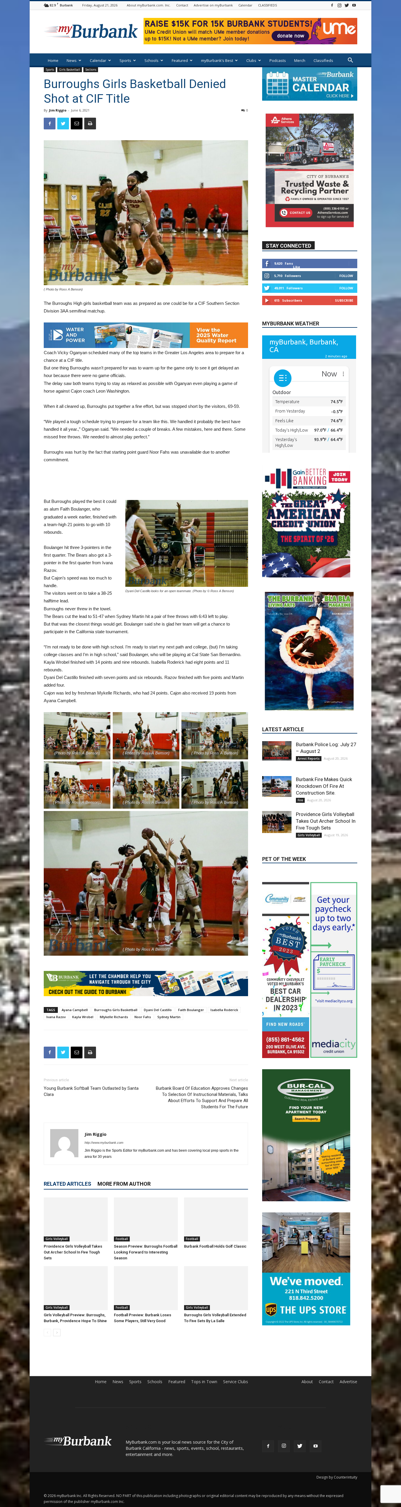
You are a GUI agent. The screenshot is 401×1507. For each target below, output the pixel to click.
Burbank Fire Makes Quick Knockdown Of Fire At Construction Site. (324, 736)
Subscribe (344, 300)
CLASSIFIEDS (267, 5)
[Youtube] (354, 5)
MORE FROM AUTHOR (124, 1184)
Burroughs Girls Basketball (115, 1010)
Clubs (251, 60)
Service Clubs (235, 1381)
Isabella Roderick (224, 1010)
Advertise (348, 1381)
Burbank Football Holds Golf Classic (215, 1246)
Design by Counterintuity (336, 1477)
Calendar (245, 5)
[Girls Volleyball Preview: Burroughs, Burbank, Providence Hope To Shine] (76, 1288)
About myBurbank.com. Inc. (149, 5)
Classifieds (323, 60)
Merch (299, 60)
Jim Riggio (57, 110)
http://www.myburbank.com (104, 1142)
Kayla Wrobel (82, 1017)
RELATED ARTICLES (67, 1184)
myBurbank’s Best (217, 60)
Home (53, 60)
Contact (182, 5)
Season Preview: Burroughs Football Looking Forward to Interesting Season (145, 1252)
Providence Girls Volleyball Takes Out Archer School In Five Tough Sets (73, 1252)
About (307, 1381)
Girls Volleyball (57, 1239)
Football (122, 1239)
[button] (350, 61)
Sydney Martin (169, 1017)
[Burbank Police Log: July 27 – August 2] (277, 701)
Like (296, 267)
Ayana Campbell (75, 1010)
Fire (300, 751)
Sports (125, 60)
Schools (151, 60)
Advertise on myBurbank (213, 5)
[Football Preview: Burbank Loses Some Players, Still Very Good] (146, 1288)
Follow (346, 275)
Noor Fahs (142, 1017)
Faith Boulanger (191, 1010)
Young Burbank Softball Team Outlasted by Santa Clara (91, 1091)
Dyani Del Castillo (158, 1010)
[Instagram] (339, 5)
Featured (180, 60)
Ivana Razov (56, 1017)
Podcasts (277, 60)
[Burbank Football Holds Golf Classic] (216, 1219)
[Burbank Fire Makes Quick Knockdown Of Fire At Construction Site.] (277, 737)
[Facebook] (332, 5)
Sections (90, 69)
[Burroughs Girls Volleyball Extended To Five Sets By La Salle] (216, 1288)
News (72, 60)
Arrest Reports (309, 709)
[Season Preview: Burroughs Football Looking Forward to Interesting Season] (146, 1219)
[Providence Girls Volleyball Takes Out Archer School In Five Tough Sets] (76, 1219)
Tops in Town (204, 1381)
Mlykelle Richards (114, 1017)
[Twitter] (346, 5)
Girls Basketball (69, 69)
